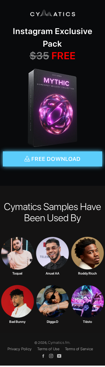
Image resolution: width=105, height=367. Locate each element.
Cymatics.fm (59, 342)
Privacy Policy (20, 349)
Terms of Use (48, 349)
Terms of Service (79, 349)
